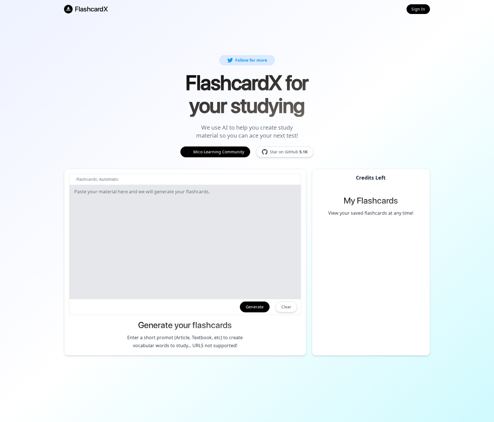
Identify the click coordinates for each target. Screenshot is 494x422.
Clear (286, 307)
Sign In (418, 9)
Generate (255, 307)
